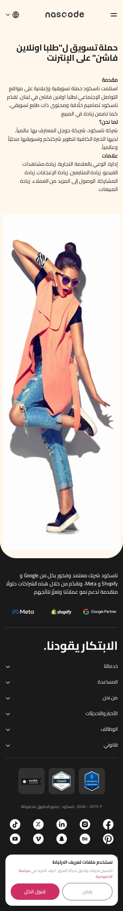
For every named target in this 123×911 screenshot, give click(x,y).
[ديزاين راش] (92, 781)
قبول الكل (35, 891)
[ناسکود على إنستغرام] (85, 824)
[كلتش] (62, 781)
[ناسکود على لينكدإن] (61, 824)
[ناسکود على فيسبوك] (108, 824)
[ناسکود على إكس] (38, 824)
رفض (87, 891)
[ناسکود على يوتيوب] (15, 839)
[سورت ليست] (31, 781)
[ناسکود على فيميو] (38, 839)
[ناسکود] (65, 14)
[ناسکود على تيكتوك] (15, 824)
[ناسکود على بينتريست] (108, 839)
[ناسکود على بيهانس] (85, 839)
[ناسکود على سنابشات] (61, 839)
